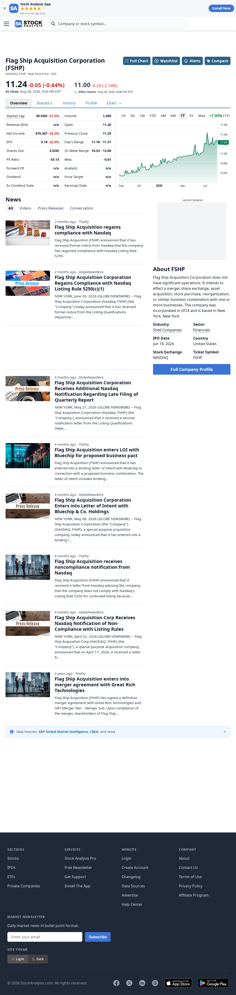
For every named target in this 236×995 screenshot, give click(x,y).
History (69, 103)
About (184, 858)
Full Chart (139, 60)
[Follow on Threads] (155, 983)
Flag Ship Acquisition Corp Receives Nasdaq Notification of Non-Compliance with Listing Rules (95, 623)
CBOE (94, 731)
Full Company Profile (192, 369)
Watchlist (169, 60)
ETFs (11, 876)
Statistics (44, 103)
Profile (91, 103)
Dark (40, 959)
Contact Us (188, 867)
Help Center (132, 904)
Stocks (13, 858)
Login (126, 858)
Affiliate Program (194, 895)
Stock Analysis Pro (80, 858)
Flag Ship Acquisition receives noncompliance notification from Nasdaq (92, 567)
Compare (220, 60)
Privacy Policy (190, 885)
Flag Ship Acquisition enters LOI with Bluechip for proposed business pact (97, 453)
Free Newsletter (78, 867)
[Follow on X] (129, 983)
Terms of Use (190, 876)
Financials (201, 329)
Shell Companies (167, 329)
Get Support (75, 876)
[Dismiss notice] (4, 8)
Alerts (195, 60)
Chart (112, 103)
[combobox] (118, 24)
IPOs (11, 867)
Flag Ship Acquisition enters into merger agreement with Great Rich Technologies (95, 684)
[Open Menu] (6, 23)
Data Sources (133, 885)
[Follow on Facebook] (116, 983)
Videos (25, 208)
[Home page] (28, 24)
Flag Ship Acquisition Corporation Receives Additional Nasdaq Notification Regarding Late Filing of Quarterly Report (96, 391)
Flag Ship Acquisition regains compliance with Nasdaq (88, 230)
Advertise (130, 895)
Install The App (77, 885)
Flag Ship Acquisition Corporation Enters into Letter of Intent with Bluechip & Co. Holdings (93, 506)
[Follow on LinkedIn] (142, 983)
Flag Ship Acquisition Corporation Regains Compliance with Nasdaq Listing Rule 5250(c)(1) (93, 283)
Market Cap (16, 116)
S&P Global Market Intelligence (63, 731)
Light (20, 959)
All (10, 208)
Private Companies (23, 885)
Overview (18, 103)
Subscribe (98, 936)
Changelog (131, 876)
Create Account (135, 867)
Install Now (221, 8)
